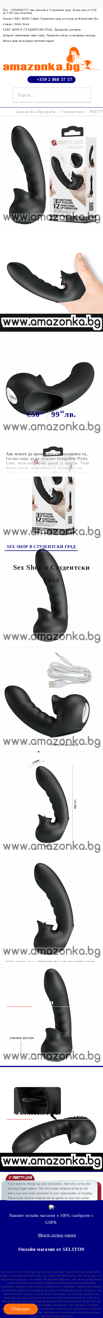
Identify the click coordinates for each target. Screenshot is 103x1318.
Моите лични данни (57, 1235)
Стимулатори (72, 111)
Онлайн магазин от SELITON (51, 1249)
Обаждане (20, 1309)
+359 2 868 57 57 (54, 79)
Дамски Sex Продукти (35, 111)
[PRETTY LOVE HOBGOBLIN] (51, 225)
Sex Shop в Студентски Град (41, 547)
